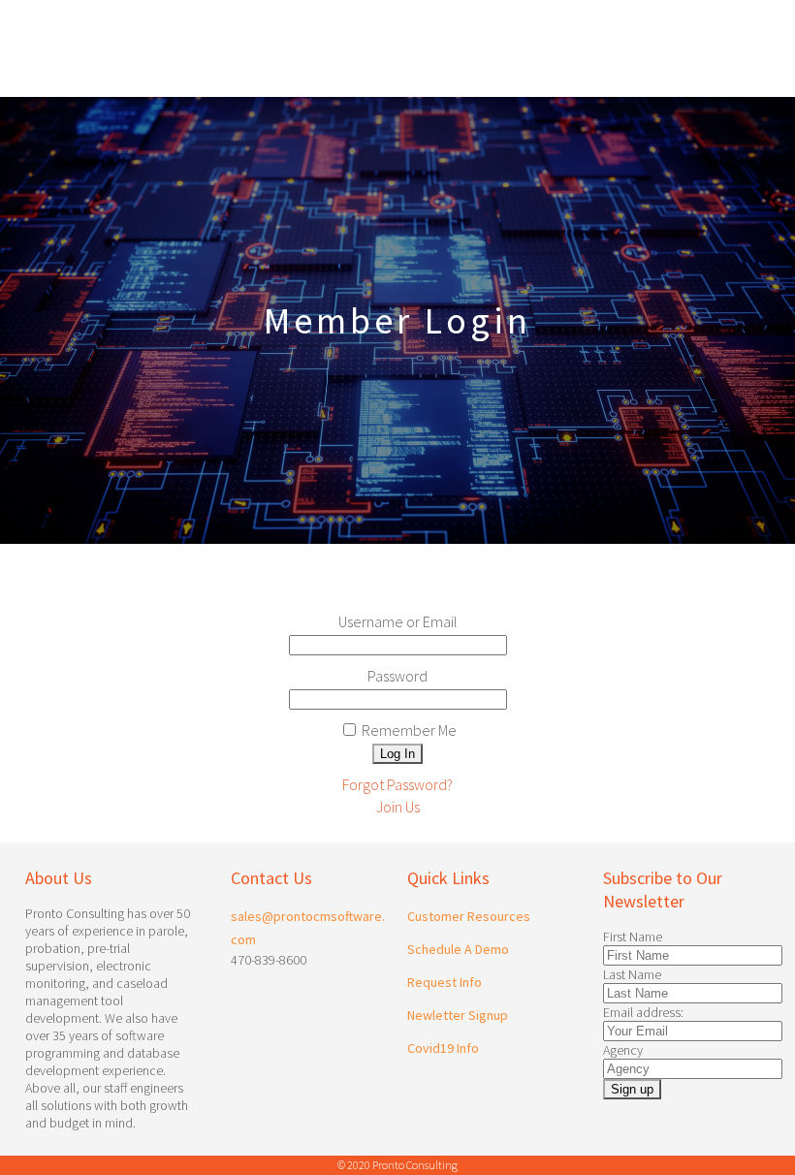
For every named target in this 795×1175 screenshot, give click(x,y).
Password (397, 675)
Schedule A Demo (458, 949)
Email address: (643, 1012)
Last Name (632, 974)
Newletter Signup (457, 1015)
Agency (623, 1050)
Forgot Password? (397, 784)
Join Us (398, 806)
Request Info (444, 982)
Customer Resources (468, 916)
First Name (632, 936)
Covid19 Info (443, 1048)
